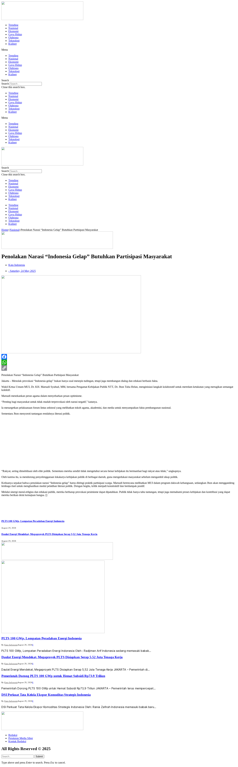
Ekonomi (13, 31)
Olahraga (13, 37)
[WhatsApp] (119, 362)
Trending (13, 24)
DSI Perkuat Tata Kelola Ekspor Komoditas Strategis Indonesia (46, 695)
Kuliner (12, 43)
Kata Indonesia (10, 645)
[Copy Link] (119, 368)
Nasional (13, 28)
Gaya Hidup (15, 34)
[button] (119, 49)
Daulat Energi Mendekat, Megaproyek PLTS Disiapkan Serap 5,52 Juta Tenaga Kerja (49, 534)
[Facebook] (119, 357)
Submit (39, 756)
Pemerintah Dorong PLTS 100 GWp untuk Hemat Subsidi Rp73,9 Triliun (53, 676)
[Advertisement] (119, 442)
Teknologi (14, 40)
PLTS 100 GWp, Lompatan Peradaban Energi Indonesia (32, 521)
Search (5, 83)
